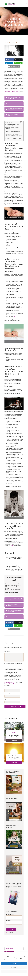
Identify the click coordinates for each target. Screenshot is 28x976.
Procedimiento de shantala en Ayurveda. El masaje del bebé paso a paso (14, 136)
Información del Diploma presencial (13, 103)
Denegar (14, 967)
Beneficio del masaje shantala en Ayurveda (12, 128)
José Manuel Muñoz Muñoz (9, 41)
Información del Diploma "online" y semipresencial (15, 98)
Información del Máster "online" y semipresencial (15, 109)
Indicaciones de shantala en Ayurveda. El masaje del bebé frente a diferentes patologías (14, 131)
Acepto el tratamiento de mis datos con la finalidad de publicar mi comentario (13, 664)
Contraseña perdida (11, 932)
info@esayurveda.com (9, 682)
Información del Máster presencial (13, 115)
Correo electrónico (8, 693)
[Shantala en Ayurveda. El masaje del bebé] (14, 50)
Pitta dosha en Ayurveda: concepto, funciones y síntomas (14, 757)
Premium (14, 732)
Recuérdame (10, 926)
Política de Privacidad (9, 683)
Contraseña (8, 920)
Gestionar (14, 971)
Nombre (6, 688)
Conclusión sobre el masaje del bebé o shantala (13, 139)
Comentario (7, 651)
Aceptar (14, 963)
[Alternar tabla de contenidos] (20, 122)
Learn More (14, 740)
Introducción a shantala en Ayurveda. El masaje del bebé (13, 125)
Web (5, 699)
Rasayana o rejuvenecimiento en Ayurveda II (14, 735)
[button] (26, 953)
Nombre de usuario (10, 914)
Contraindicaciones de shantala (12, 134)
